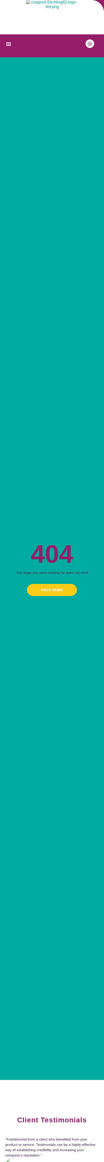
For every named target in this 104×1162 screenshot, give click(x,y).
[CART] (90, 43)
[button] (8, 44)
